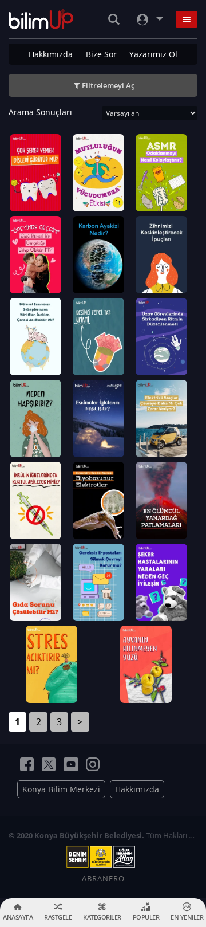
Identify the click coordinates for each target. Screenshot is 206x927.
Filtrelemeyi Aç (108, 85)
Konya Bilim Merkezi (61, 789)
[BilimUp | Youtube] (71, 764)
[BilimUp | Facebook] (27, 764)
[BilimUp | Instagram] (92, 764)
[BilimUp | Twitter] (48, 764)
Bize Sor (101, 54)
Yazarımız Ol (153, 54)
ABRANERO (103, 878)
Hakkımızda (51, 54)
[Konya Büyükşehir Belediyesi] (103, 857)
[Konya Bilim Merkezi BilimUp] (41, 19)
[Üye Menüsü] (149, 19)
